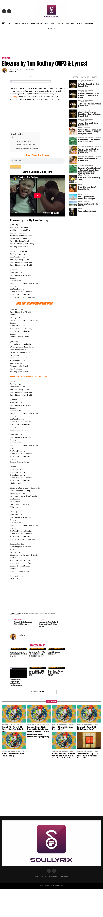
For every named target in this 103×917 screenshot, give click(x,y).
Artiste (60, 23)
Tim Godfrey (15, 615)
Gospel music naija (48, 613)
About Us (79, 23)
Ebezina (25, 613)
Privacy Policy (89, 23)
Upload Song (70, 23)
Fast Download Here (24, 141)
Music (17, 23)
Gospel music (34, 613)
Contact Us (51, 29)
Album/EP (25, 23)
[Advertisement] (51, 41)
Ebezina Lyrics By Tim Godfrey (27, 148)
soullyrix (13, 71)
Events (53, 23)
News (46, 23)
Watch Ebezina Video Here (26, 145)
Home (10, 23)
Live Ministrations (36, 23)
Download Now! (15, 167)
